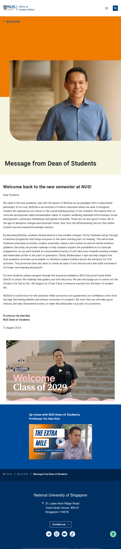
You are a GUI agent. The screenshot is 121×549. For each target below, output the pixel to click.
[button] (115, 8)
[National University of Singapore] (9, 7)
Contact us (59, 524)
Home (9, 474)
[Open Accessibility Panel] (113, 534)
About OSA (13, 21)
